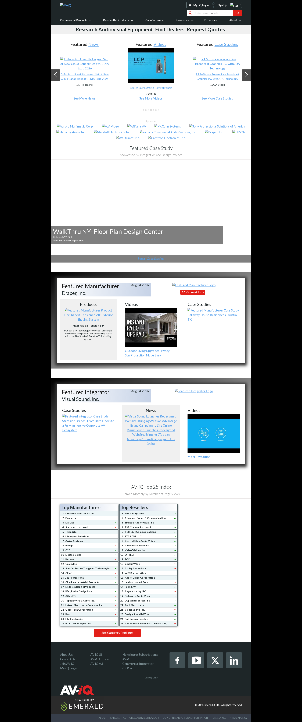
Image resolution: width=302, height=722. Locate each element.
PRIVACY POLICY (238, 717)
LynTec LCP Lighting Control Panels (151, 87)
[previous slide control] (55, 75)
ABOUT (103, 717)
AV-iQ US (96, 654)
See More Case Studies (217, 98)
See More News (84, 98)
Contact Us (67, 659)
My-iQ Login (201, 5)
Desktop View (151, 677)
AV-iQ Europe (99, 659)
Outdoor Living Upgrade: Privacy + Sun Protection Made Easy (148, 353)
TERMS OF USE (218, 717)
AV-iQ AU (96, 664)
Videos (159, 44)
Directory (210, 20)
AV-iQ (126, 659)
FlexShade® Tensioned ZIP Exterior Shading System (88, 317)
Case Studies (226, 44)
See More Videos (151, 98)
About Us (66, 654)
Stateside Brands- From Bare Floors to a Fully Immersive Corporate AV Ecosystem (88, 425)
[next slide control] (246, 75)
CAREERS (115, 717)
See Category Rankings (117, 633)
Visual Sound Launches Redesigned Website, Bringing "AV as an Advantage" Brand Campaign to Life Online (151, 436)
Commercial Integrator (138, 664)
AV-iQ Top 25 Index (151, 487)
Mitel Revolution (199, 457)
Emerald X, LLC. (212, 704)
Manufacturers (154, 20)
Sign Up (222, 5)
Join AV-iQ (67, 664)
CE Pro (127, 668)
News (93, 44)
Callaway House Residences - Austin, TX (213, 317)
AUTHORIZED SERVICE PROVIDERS (141, 717)
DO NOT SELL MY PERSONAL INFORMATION (185, 717)
